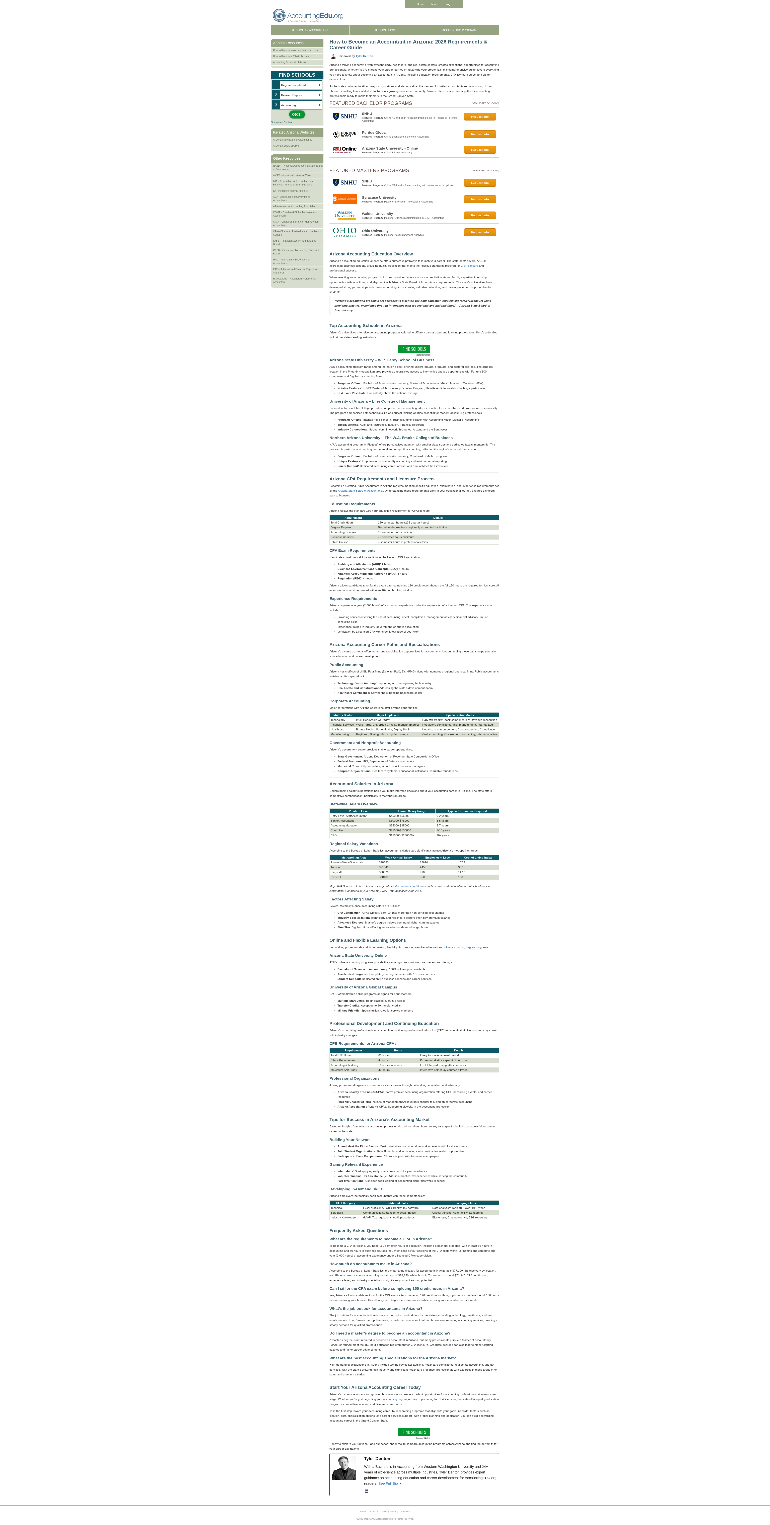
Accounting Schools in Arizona (289, 62)
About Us (373, 1511)
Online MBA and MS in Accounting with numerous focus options (418, 185)
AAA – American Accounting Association (294, 206)
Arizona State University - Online (390, 148)
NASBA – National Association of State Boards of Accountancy (298, 167)
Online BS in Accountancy (398, 152)
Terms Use (404, 1511)
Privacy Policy (389, 1511)
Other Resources (286, 158)
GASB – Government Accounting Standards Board (296, 252)
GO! (297, 114)
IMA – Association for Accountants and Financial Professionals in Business (293, 183)
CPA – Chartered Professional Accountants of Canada (297, 233)
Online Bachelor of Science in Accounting (406, 136)
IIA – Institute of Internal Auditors (290, 190)
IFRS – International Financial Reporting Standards (295, 271)
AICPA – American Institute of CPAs (292, 175)
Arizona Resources (288, 43)
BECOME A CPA (385, 30)
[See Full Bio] (400, 1483)
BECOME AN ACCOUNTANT (310, 30)
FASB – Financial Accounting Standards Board (294, 242)
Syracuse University (379, 197)
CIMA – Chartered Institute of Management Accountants (296, 223)
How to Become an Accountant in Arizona (295, 50)
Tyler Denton (364, 56)
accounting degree (395, 1399)
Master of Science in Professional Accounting (408, 201)
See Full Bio (388, 1483)
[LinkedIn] (366, 1491)
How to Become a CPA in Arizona (291, 56)
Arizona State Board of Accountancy (360, 490)
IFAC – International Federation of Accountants (291, 261)
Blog (447, 4)
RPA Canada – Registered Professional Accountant (294, 280)
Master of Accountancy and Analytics (404, 235)
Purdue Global (374, 133)
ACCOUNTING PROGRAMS (460, 30)
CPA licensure (469, 265)
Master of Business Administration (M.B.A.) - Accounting (414, 218)
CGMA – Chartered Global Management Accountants (295, 214)
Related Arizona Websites (293, 132)
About (434, 4)
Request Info (480, 116)
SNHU (367, 114)
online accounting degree (459, 947)
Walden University (377, 214)
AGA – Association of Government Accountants (291, 198)
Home (421, 4)
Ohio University (375, 231)
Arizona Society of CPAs (286, 145)
